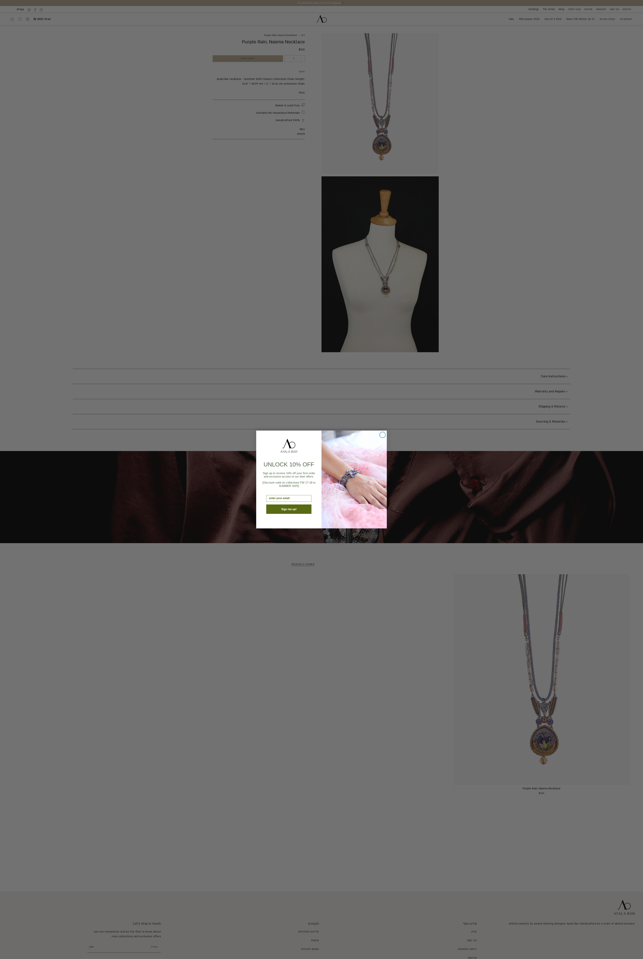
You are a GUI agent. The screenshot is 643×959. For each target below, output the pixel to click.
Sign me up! (289, 509)
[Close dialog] (382, 435)
